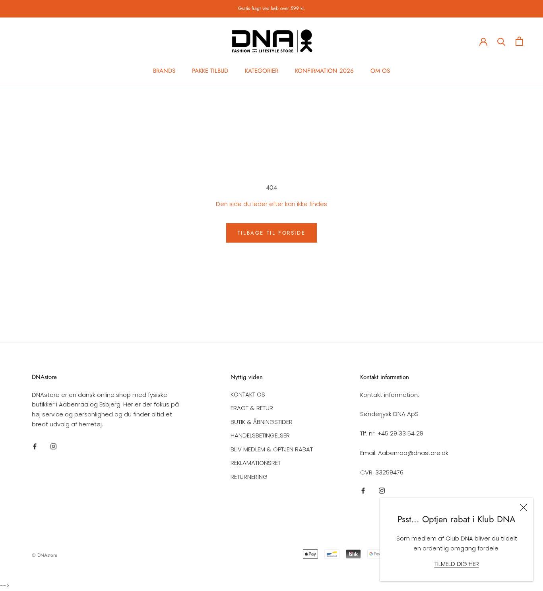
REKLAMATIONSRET (256, 463)
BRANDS (164, 70)
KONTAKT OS (248, 394)
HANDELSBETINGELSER (260, 435)
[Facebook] (35, 446)
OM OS (380, 70)
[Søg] (501, 41)
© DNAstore (44, 555)
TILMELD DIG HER (456, 564)
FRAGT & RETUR (252, 408)
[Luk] (523, 507)
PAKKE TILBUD (210, 70)
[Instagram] (53, 446)
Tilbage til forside (271, 233)
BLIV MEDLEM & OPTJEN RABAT (272, 449)
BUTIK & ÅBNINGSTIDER (262, 422)
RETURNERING (249, 476)
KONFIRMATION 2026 (324, 70)
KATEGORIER (261, 70)
